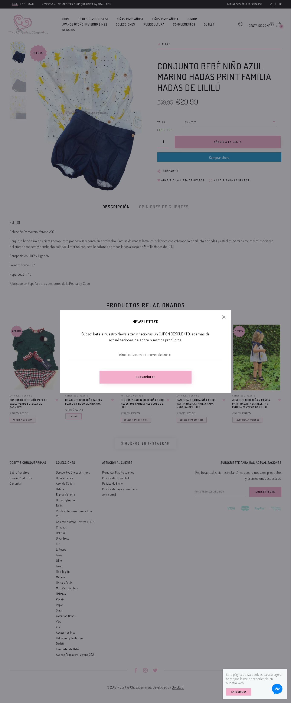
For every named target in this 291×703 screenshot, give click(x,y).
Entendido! (238, 691)
